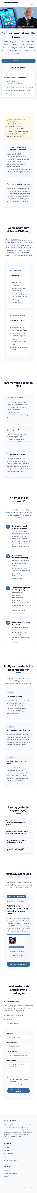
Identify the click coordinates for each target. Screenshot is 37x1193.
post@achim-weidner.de (14, 1015)
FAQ (5, 1157)
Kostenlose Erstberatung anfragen (18, 1090)
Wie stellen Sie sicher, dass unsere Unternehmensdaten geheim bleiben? (18, 822)
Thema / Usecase (12, 1051)
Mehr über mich (18, 61)
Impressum (7, 1170)
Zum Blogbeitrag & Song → (18, 964)
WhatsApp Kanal (12, 1023)
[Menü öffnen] (32, 3)
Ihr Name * (10, 1033)
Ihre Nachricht (11, 1060)
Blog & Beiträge (8, 1153)
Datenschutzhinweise (10, 1173)
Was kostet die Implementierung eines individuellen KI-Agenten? (18, 832)
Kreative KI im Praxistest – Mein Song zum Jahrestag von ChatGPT (18, 909)
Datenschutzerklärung (16, 1084)
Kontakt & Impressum (18, 67)
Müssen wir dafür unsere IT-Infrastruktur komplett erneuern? (18, 850)
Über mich (7, 1150)
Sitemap (6, 1176)
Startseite (6, 1147)
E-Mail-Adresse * (12, 1042)
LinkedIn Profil (11, 1019)
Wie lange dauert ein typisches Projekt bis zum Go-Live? (18, 841)
